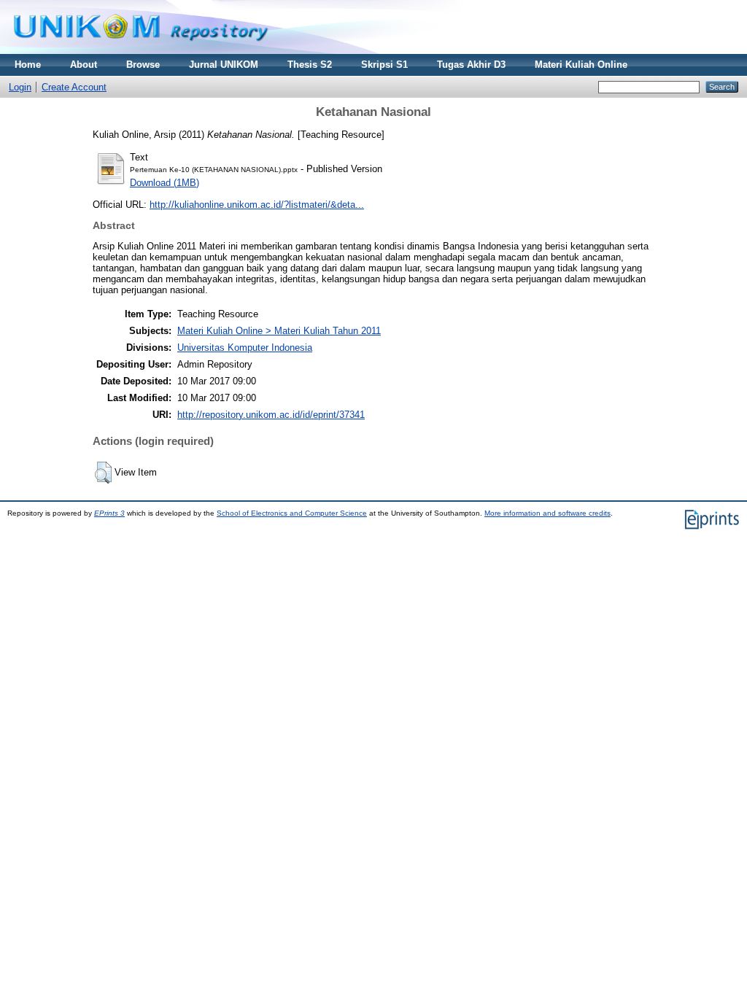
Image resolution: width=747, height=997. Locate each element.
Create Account (74, 87)
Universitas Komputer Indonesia (244, 347)
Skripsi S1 (384, 64)
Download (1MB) (164, 182)
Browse (143, 64)
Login (20, 87)
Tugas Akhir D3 (471, 64)
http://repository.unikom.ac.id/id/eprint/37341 (271, 414)
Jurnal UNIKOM (223, 64)
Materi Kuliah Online (581, 64)
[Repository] (141, 50)
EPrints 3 (109, 513)
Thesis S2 (309, 64)
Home (28, 64)
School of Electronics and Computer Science (292, 513)
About (83, 64)
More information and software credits (547, 513)
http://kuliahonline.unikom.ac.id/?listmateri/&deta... (257, 204)
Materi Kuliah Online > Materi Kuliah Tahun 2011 (279, 330)
